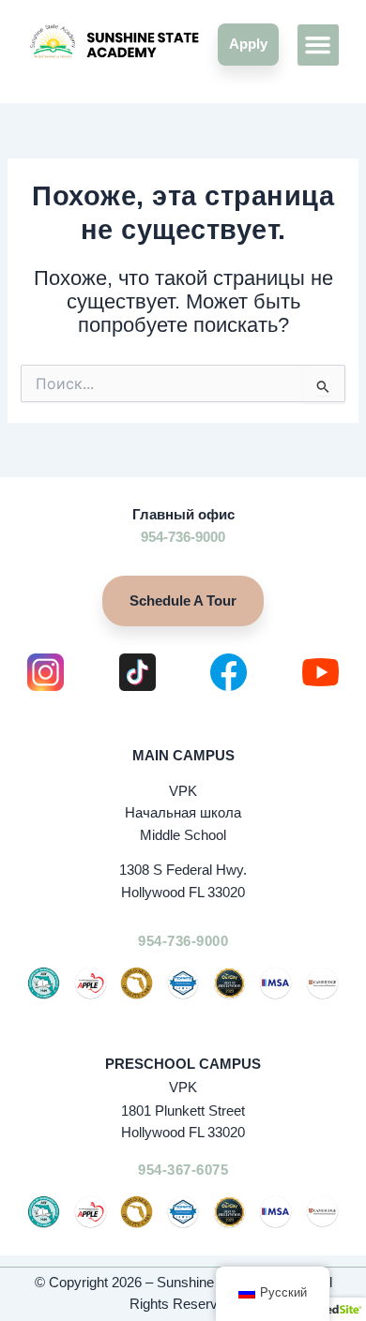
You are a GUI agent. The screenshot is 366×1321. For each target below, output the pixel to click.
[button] (318, 45)
